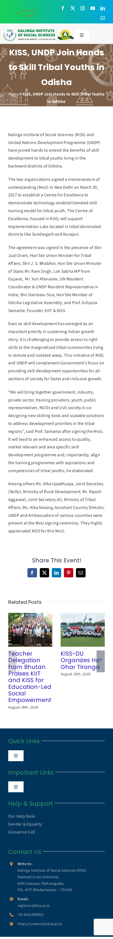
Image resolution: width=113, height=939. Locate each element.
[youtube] (93, 8)
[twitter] (72, 8)
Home (14, 94)
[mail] (102, 18)
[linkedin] (102, 8)
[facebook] (63, 8)
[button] (12, 661)
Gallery (38, 629)
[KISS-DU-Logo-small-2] (39, 31)
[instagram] (82, 8)
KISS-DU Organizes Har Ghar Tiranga (75, 629)
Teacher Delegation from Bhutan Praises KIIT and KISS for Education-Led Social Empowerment (22, 629)
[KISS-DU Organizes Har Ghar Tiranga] (83, 629)
